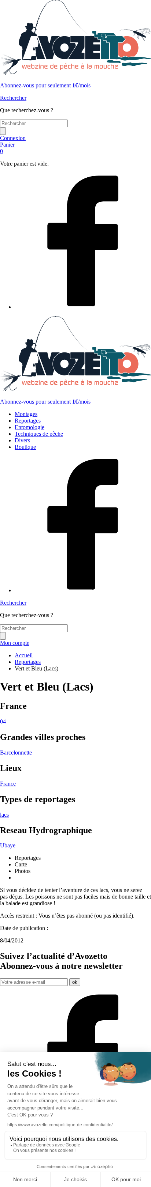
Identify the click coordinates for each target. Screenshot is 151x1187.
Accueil (24, 655)
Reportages (28, 420)
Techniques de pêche (39, 434)
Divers (22, 440)
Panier (7, 147)
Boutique (25, 447)
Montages (26, 414)
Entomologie (29, 427)
